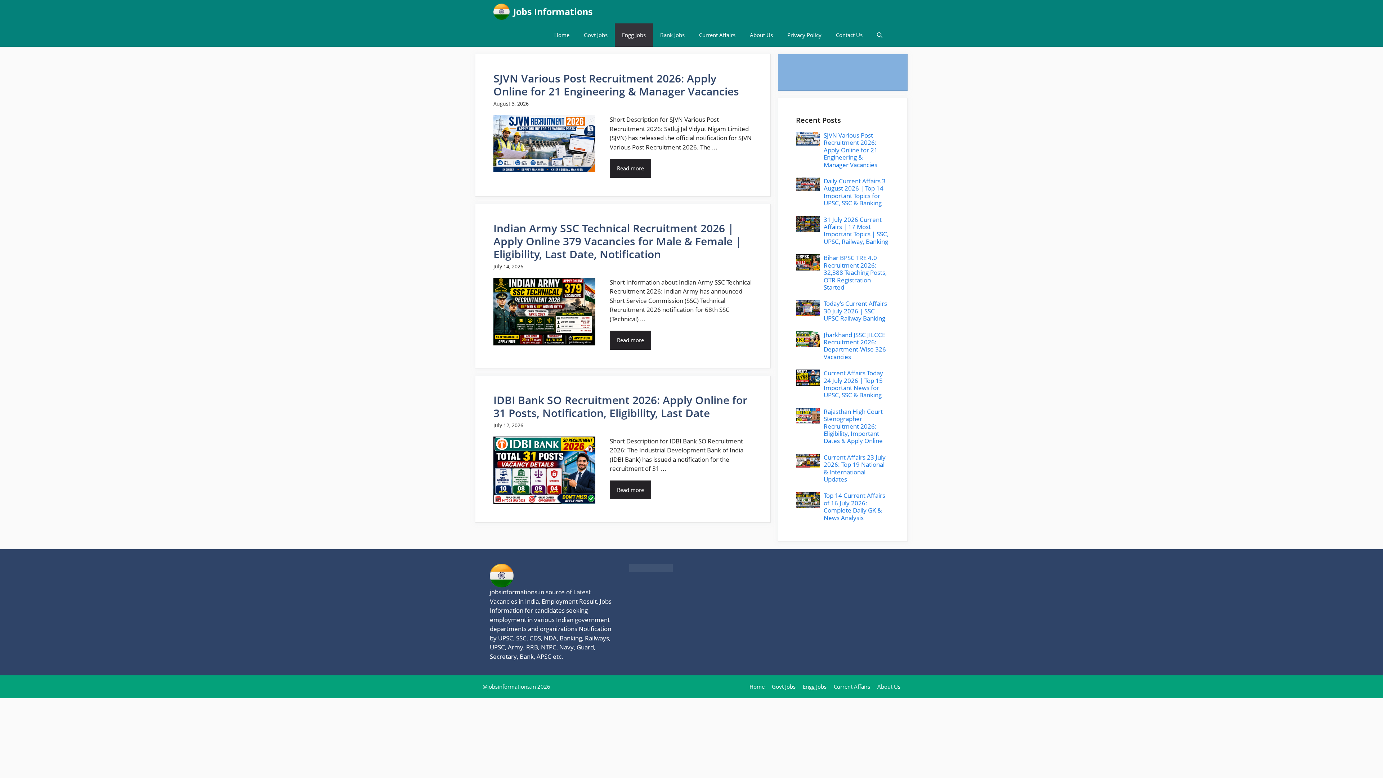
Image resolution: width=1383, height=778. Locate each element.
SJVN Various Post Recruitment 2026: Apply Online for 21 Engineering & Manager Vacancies (616, 85)
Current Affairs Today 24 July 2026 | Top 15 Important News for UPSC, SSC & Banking (853, 384)
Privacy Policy (804, 35)
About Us (761, 35)
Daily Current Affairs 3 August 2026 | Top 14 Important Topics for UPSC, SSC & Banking (855, 192)
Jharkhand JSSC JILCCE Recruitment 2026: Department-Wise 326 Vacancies (855, 346)
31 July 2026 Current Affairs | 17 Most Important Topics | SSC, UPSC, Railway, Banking (856, 230)
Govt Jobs (596, 35)
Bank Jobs (672, 35)
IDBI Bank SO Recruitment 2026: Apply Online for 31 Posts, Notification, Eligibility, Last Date (620, 406)
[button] (880, 35)
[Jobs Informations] (501, 11)
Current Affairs (717, 35)
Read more (630, 168)
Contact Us (849, 35)
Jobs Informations (552, 11)
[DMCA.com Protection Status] (651, 570)
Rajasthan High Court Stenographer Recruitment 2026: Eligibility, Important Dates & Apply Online (853, 426)
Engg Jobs (634, 35)
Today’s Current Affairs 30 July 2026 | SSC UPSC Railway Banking (855, 310)
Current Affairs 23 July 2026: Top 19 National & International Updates (855, 468)
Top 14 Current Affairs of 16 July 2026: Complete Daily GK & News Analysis (854, 506)
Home (561, 35)
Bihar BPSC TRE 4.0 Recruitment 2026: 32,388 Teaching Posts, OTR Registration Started (855, 272)
